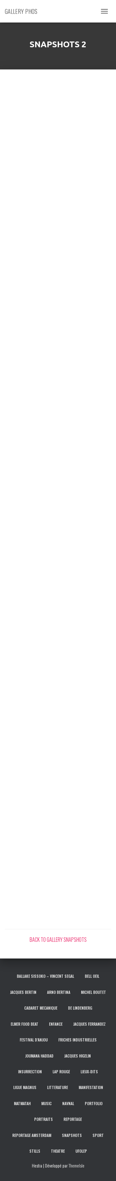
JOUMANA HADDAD (39, 1055)
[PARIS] (31, 371)
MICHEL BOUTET (93, 992)
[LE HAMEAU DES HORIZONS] (31, 636)
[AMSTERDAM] (31, 106)
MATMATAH (22, 1103)
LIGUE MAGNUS (24, 1087)
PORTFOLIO (93, 1103)
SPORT (98, 1135)
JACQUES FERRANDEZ (89, 1024)
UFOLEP (81, 1151)
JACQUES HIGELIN (77, 1055)
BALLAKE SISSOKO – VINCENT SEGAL (45, 976)
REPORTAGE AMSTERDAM (31, 1135)
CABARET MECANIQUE (40, 1008)
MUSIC (46, 1103)
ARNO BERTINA (58, 992)
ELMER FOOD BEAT (24, 1024)
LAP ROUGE (61, 1071)
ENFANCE (56, 1024)
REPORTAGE (72, 1119)
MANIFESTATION (91, 1087)
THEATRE (58, 1151)
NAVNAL (68, 1103)
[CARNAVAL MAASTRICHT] (31, 742)
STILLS (34, 1151)
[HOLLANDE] (31, 159)
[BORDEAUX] (31, 318)
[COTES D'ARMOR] (31, 583)
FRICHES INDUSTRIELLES (77, 1039)
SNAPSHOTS (72, 1135)
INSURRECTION (30, 1071)
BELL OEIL (92, 976)
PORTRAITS (43, 1119)
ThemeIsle (76, 1165)
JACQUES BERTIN (23, 992)
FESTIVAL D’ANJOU (34, 1039)
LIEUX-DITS (89, 1071)
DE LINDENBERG (80, 1008)
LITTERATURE (57, 1087)
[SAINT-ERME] (31, 265)
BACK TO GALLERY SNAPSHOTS (58, 939)
